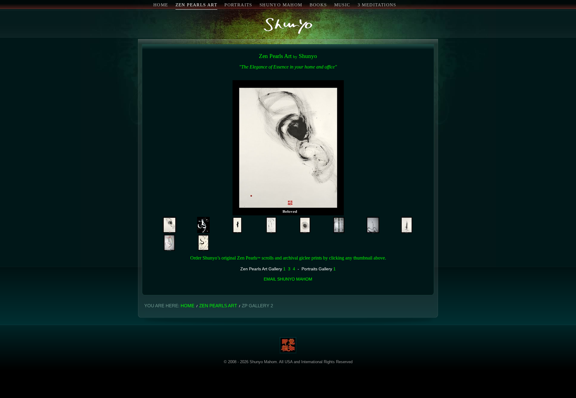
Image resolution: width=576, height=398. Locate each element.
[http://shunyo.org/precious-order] (203, 243)
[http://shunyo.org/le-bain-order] (373, 225)
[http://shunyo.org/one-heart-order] (406, 225)
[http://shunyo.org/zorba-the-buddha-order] (169, 243)
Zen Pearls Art (218, 305)
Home (187, 305)
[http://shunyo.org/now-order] (237, 225)
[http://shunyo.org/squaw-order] (271, 225)
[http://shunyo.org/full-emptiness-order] (305, 225)
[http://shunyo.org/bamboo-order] (338, 225)
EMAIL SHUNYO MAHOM (288, 279)
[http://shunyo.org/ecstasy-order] (203, 225)
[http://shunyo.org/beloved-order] (169, 225)
